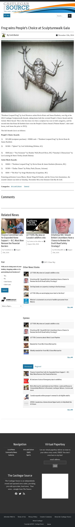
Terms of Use (22, 517)
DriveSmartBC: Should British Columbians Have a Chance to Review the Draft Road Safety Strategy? (62, 240)
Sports (28, 455)
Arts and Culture (16, 186)
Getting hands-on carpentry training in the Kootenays (47, 287)
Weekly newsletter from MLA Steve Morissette (45, 350)
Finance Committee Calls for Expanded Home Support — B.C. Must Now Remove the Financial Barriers (12, 240)
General (26, 186)
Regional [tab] (38, 366)
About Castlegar (37, 520)
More (69, 307)
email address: (55, 459)
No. (5, 278)
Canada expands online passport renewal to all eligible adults (50, 396)
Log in (49, 524)
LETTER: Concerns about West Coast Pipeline (45, 337)
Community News (11, 452)
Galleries (11, 455)
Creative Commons (46, 517)
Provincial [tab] (28, 366)
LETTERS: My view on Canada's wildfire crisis (44, 273)
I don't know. (8, 281)
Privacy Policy (33, 517)
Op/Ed (28, 452)
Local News (11, 450)
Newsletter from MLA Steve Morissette (43, 344)
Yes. (5, 276)
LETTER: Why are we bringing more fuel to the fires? (47, 293)
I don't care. (7, 284)
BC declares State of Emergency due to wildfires (46, 379)
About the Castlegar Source (62, 517)
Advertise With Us (9, 517)
